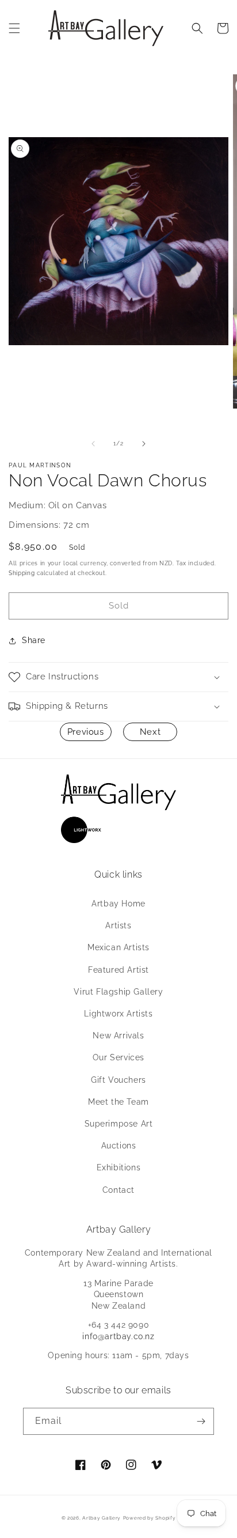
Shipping (22, 573)
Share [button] (33, 640)
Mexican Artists (118, 947)
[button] (14, 28)
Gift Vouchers (118, 1079)
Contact (118, 1190)
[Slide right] (143, 443)
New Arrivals (118, 1035)
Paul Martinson (40, 465)
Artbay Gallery (101, 1518)
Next (150, 732)
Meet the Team (118, 1101)
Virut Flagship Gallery (118, 991)
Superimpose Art (119, 1123)
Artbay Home (118, 903)
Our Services (118, 1057)
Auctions (118, 1145)
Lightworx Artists (118, 1013)
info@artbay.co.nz (118, 1336)
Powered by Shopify (149, 1518)
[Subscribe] (200, 1421)
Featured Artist (118, 969)
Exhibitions (119, 1167)
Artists (118, 925)
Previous (85, 732)
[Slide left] (93, 443)
